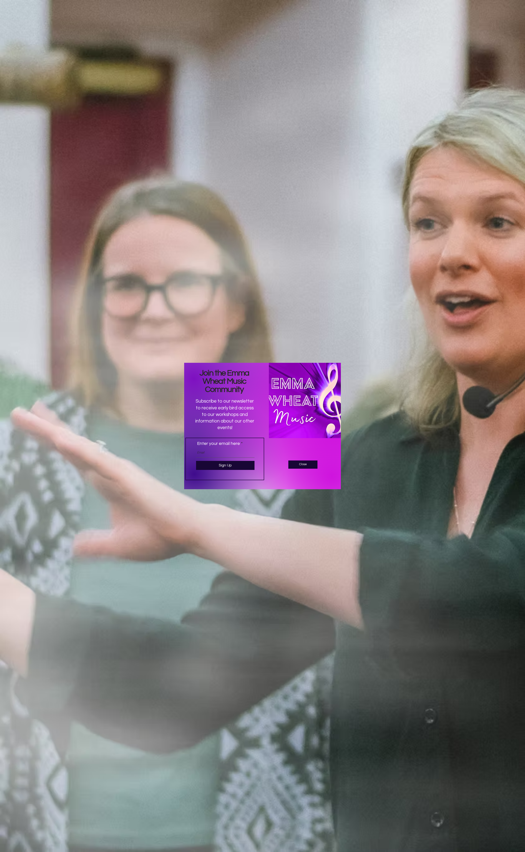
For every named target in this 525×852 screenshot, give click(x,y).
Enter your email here (218, 443)
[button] (302, 464)
